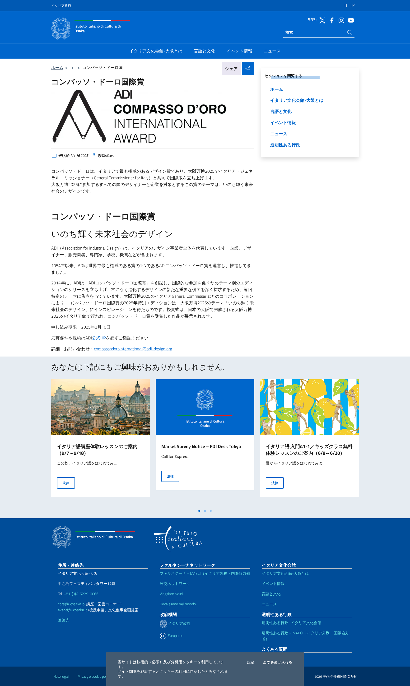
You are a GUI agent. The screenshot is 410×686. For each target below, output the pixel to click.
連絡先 (63, 620)
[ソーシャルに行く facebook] (330, 20)
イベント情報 (273, 583)
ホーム (57, 67)
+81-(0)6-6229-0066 (81, 594)
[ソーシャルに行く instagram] (340, 20)
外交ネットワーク (175, 583)
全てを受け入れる (277, 662)
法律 (69, 482)
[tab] (199, 511)
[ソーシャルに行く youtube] (349, 20)
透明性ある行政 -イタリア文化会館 (291, 623)
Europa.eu (175, 635)
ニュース (269, 604)
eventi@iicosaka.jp (72, 610)
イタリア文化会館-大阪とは (285, 573)
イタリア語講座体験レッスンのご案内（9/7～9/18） (97, 450)
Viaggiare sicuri (171, 594)
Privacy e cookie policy (94, 676)
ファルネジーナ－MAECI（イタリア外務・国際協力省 (205, 573)
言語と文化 (271, 594)
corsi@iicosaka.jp (71, 604)
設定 (251, 662)
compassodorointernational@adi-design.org (133, 349)
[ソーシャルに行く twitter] (321, 20)
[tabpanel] (100, 442)
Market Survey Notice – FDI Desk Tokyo (201, 446)
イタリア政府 (61, 5)
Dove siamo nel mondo (178, 604)
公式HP (99, 338)
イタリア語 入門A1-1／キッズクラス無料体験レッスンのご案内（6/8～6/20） (309, 450)
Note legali (61, 676)
